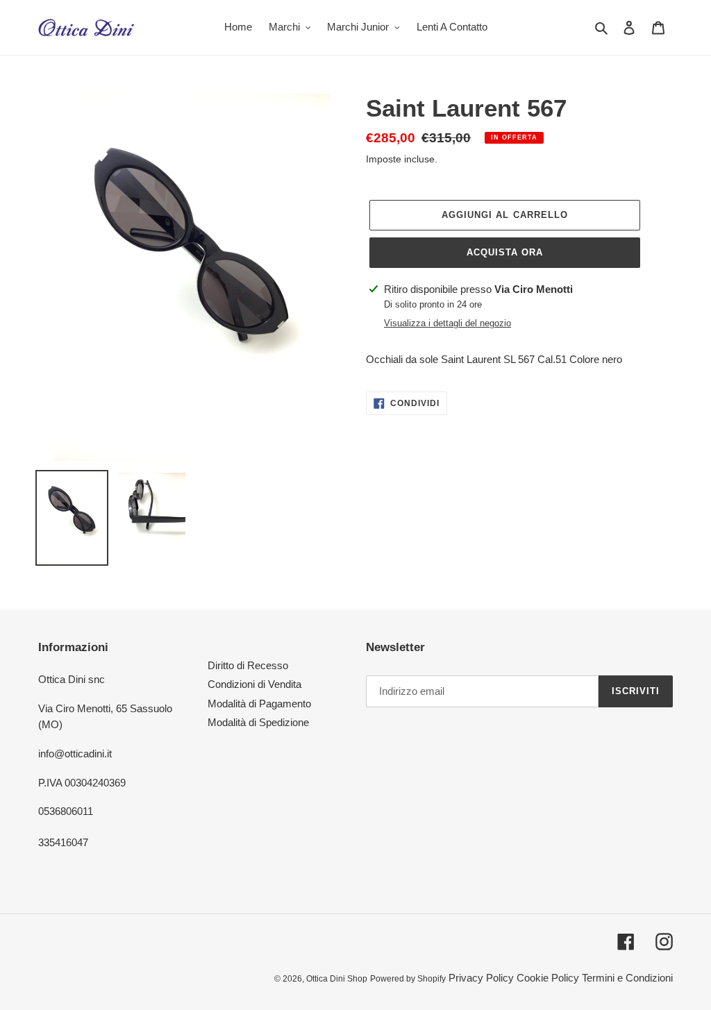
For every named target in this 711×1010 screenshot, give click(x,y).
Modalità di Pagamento (259, 703)
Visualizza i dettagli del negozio (447, 323)
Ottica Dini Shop (336, 979)
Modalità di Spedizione (258, 722)
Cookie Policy (548, 978)
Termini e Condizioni (627, 978)
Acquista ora (505, 252)
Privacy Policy (481, 978)
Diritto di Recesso (248, 665)
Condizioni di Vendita (254, 684)
